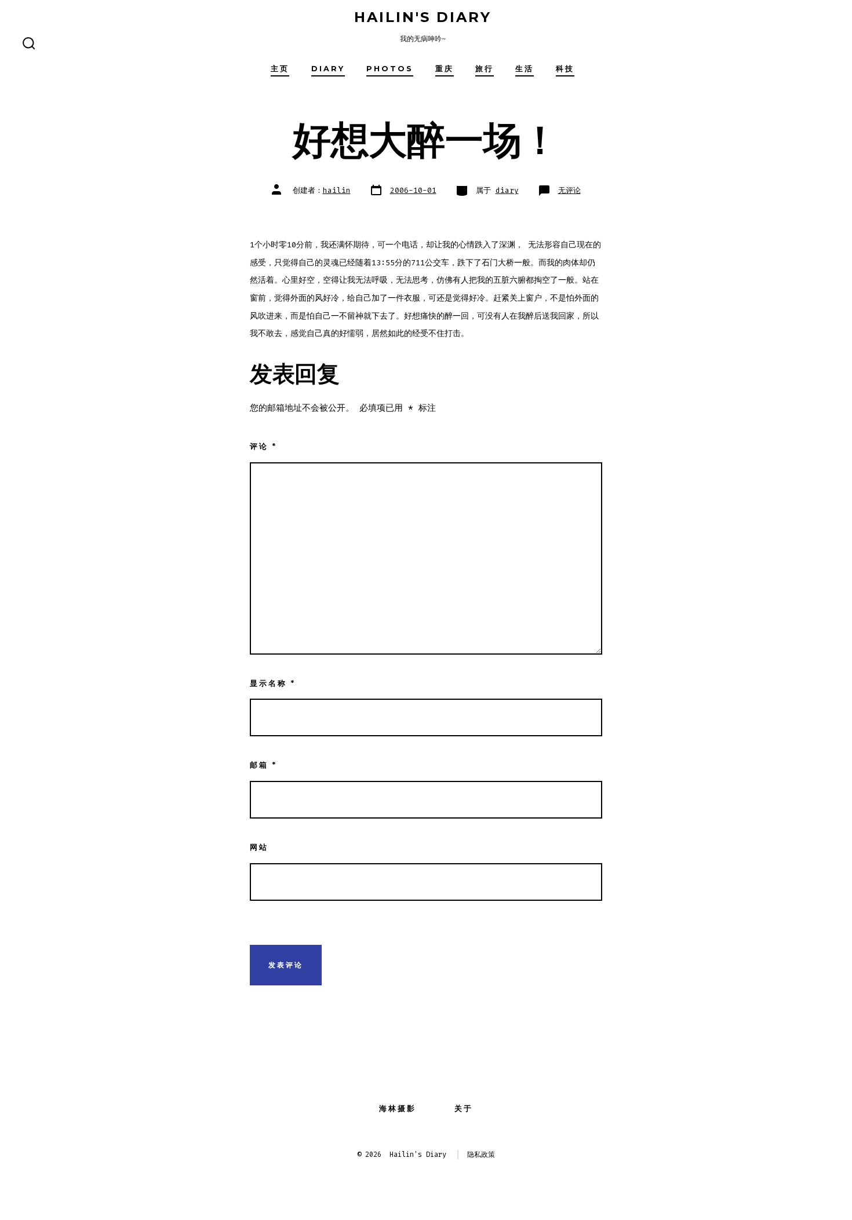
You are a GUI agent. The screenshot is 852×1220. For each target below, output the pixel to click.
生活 (524, 68)
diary (328, 68)
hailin (337, 190)
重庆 (444, 68)
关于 (463, 1108)
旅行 (484, 68)
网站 (259, 847)
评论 (263, 446)
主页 (280, 68)
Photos (389, 68)
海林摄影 (397, 1108)
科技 (565, 68)
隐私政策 (481, 1154)
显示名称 (273, 683)
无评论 (569, 190)
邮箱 (263, 765)
